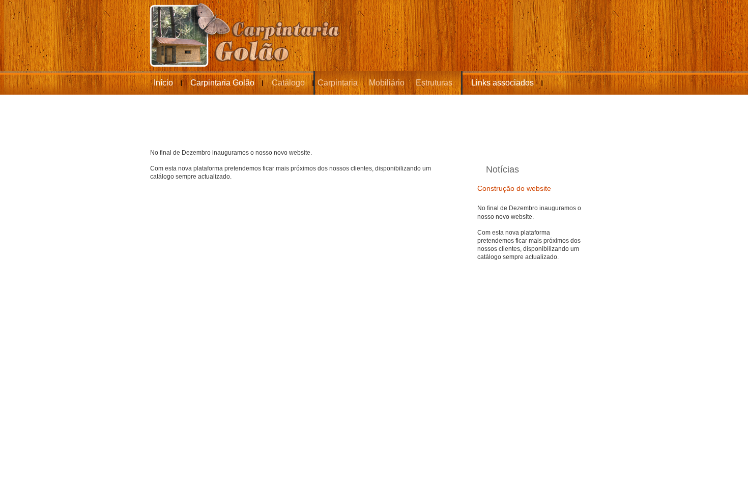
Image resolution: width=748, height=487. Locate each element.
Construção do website (514, 188)
